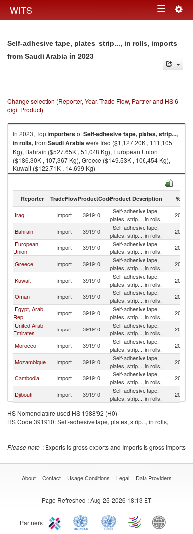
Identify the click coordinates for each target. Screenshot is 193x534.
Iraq (19, 215)
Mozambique (30, 362)
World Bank (161, 522)
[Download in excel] (169, 181)
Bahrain (24, 231)
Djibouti (23, 394)
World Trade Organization (135, 522)
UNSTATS (109, 522)
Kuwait (23, 280)
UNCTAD (83, 522)
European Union (25, 247)
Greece (24, 264)
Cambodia (27, 378)
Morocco (25, 345)
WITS (21, 9)
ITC (56, 522)
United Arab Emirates (28, 329)
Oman (22, 296)
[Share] (173, 64)
